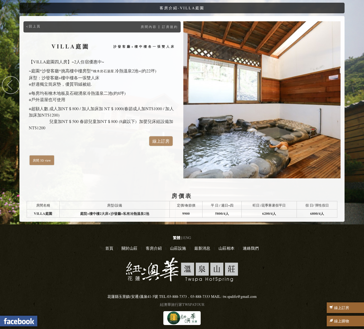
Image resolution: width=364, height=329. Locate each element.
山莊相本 (226, 248)
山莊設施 (178, 248)
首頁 (109, 248)
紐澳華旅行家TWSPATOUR (182, 304)
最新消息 (202, 248)
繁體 (176, 237)
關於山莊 (129, 248)
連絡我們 (251, 248)
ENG (187, 237)
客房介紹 (154, 248)
